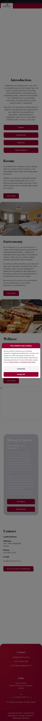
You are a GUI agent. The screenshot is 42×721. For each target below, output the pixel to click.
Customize (21, 369)
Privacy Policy (13, 362)
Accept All (21, 374)
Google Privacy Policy (28, 362)
